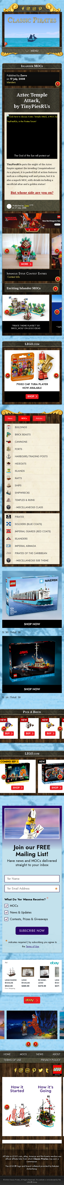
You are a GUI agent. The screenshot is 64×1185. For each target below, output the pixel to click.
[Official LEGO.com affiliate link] (32, 370)
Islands (20, 471)
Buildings (21, 427)
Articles (39, 418)
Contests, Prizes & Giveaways (29, 919)
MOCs (24, 418)
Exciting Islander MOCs (24, 288)
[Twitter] (41, 1070)
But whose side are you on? (32, 192)
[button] (27, 230)
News (10, 418)
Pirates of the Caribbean (31, 553)
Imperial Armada (25, 546)
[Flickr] (34, 8)
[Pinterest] (40, 8)
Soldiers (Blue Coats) (28, 524)
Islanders (11, 82)
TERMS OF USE (12, 1060)
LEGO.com (32, 753)
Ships (18, 485)
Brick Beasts (23, 434)
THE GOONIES (32, 384)
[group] (32, 222)
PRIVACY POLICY (50, 1060)
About (56, 1054)
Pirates (19, 517)
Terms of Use (32, 946)
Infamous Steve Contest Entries (27, 273)
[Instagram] (28, 8)
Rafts (18, 478)
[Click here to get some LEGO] (32, 599)
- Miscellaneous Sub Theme (32, 560)
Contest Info (13, 277)
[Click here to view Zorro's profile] (9, 206)
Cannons (21, 442)
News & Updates (20, 912)
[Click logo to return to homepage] (32, 23)
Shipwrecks (22, 493)
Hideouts (20, 463)
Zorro (23, 75)
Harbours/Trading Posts (31, 456)
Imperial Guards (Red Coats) (33, 531)
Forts (18, 449)
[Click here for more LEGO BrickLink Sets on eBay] (32, 1000)
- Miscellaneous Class (29, 507)
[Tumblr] (47, 1070)
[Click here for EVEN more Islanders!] (56, 289)
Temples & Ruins (25, 500)
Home (7, 1054)
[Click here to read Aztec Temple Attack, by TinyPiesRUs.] (58, 84)
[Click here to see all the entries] (58, 279)
